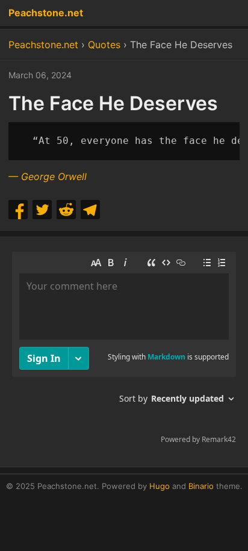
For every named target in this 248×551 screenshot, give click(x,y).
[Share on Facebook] (18, 209)
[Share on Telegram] (90, 209)
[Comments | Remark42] (124, 350)
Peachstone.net (45, 13)
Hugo (159, 486)
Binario (201, 486)
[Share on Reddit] (66, 209)
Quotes (104, 45)
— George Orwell (47, 176)
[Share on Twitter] (42, 209)
